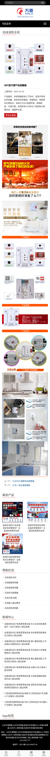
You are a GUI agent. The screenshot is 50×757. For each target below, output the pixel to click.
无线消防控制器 (11, 608)
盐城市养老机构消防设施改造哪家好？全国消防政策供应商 (36, 528)
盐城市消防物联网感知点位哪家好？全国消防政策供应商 (11, 560)
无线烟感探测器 (11, 582)
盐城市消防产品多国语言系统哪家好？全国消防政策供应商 (11, 528)
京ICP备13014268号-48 (28, 745)
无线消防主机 (10, 577)
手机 (19, 755)
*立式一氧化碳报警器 (21, 485)
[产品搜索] (42, 2)
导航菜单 (6, 24)
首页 (6, 755)
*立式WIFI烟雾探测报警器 (23, 481)
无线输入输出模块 (12, 603)
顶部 (44, 755)
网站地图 (39, 728)
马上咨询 (12, 115)
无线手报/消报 (11, 598)
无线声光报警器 (11, 593)
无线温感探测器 (11, 588)
